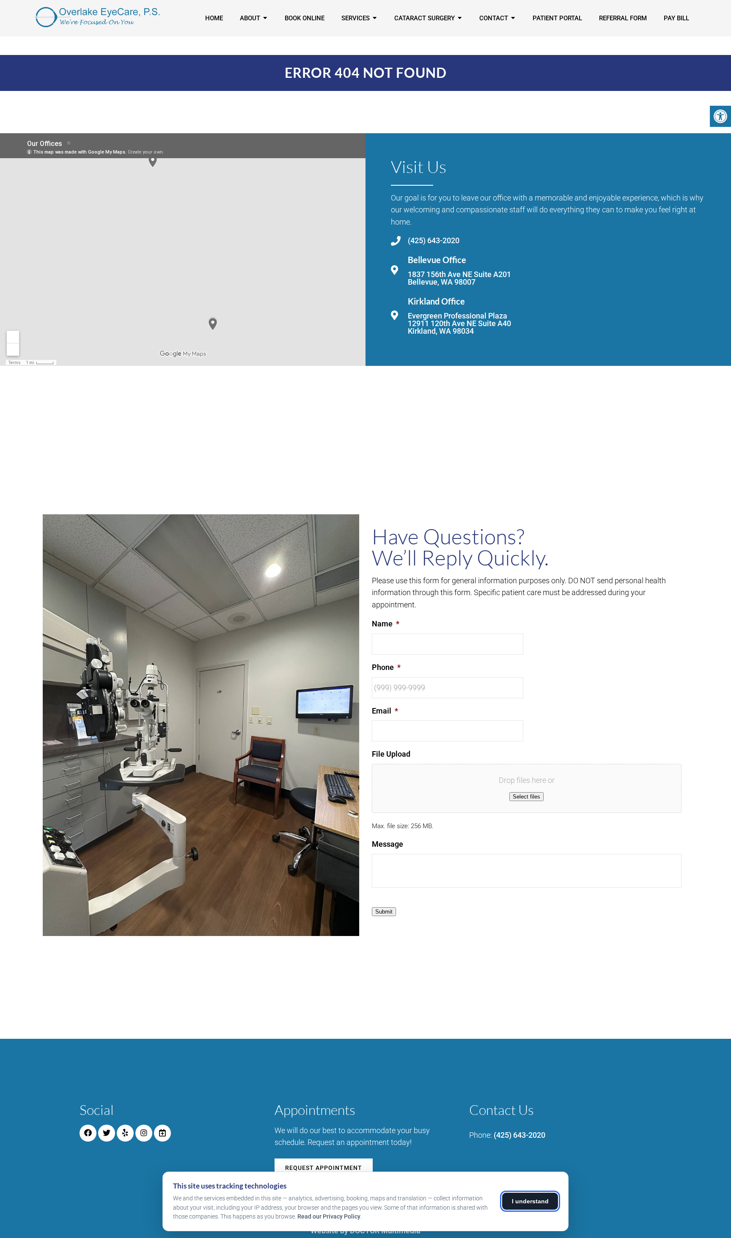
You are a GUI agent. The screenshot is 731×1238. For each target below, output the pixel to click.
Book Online (304, 18)
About (250, 18)
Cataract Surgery (424, 18)
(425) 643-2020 (433, 240)
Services (355, 18)
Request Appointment (323, 1167)
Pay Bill (676, 18)
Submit (384, 912)
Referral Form (623, 18)
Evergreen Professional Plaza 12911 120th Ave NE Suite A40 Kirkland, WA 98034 (459, 323)
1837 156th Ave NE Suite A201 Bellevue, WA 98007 (459, 278)
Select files (526, 796)
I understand (530, 1201)
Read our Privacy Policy (328, 1216)
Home (214, 18)
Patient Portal (557, 18)
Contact (493, 18)
